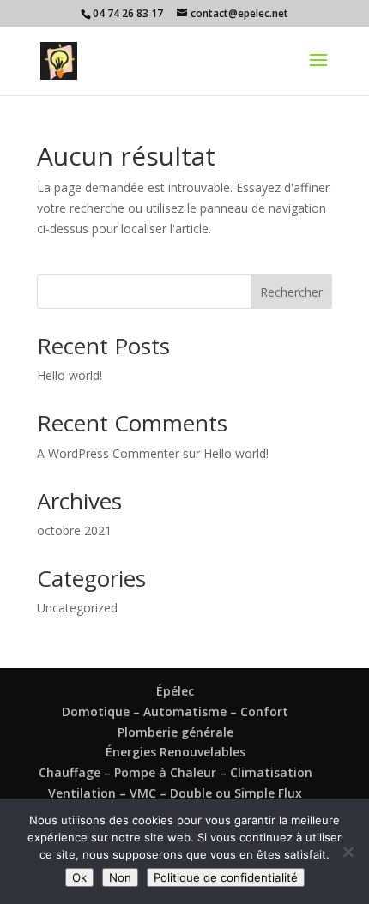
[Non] (347, 851)
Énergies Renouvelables (175, 752)
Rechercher (291, 292)
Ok (79, 877)
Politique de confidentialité (226, 877)
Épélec (175, 691)
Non (120, 877)
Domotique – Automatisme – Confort (175, 711)
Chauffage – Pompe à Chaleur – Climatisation (175, 772)
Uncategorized (77, 608)
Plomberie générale (175, 732)
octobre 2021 (74, 530)
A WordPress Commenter (108, 453)
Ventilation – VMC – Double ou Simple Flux (175, 793)
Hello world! (69, 375)
